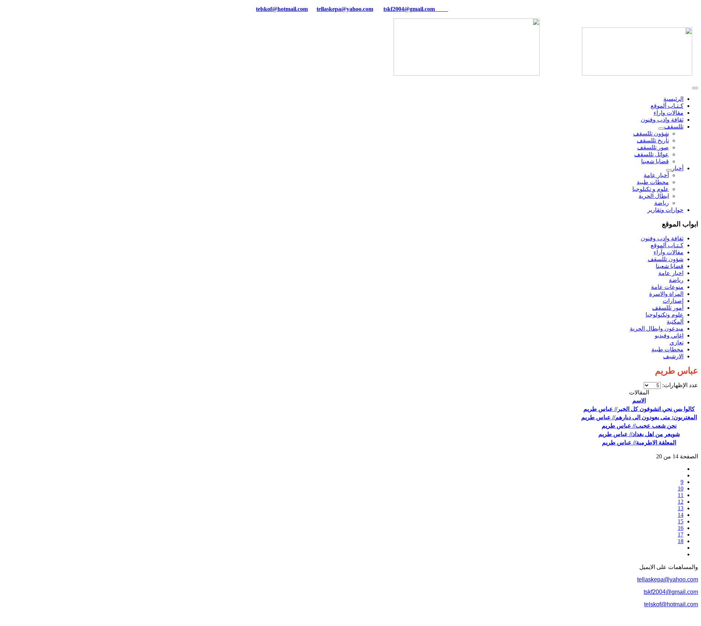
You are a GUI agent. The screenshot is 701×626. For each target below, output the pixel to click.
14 (680, 515)
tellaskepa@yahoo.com (345, 9)
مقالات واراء (668, 113)
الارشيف (673, 356)
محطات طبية (653, 182)
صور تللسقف (653, 147)
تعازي (676, 342)
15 (680, 521)
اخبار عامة (670, 273)
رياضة (661, 203)
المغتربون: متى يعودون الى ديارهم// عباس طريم (639, 417)
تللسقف (673, 126)
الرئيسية (673, 99)
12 (680, 502)
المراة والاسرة (666, 294)
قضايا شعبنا (655, 161)
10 (680, 488)
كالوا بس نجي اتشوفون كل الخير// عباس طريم (639, 409)
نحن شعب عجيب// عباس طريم (639, 426)
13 (680, 508)
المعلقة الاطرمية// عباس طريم (639, 442)
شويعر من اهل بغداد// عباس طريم (639, 434)
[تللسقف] (661, 128)
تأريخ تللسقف (653, 140)
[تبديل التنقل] (695, 88)
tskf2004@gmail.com (409, 9)
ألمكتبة (675, 321)
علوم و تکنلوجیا (650, 189)
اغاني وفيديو (669, 335)
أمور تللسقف (667, 308)
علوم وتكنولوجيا (664, 315)
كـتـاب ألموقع (667, 106)
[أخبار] (669, 170)
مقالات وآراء (668, 252)
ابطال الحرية (654, 196)
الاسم (639, 400)
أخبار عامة (656, 175)
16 (680, 528)
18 (680, 541)
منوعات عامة (667, 287)
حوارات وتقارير (665, 210)
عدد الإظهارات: (679, 385)
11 (680, 495)
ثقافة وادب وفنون (662, 120)
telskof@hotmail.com (671, 604)
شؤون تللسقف (651, 133)
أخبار (677, 168)
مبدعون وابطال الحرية (656, 328)
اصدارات (673, 301)
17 (680, 534)
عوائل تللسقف (651, 154)
